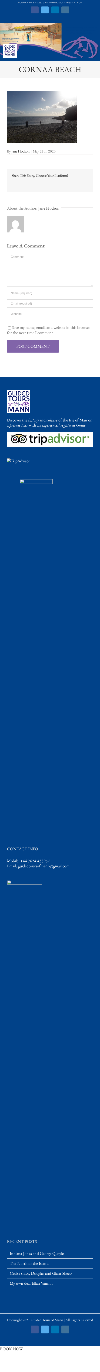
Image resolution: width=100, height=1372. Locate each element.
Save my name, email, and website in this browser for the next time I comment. (48, 330)
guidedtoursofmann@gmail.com (44, 866)
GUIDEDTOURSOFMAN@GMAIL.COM (63, 2)
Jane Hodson (20, 151)
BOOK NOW (11, 1348)
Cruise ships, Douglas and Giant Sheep (41, 1273)
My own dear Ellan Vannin (31, 1283)
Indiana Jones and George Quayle (37, 1253)
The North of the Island (29, 1263)
